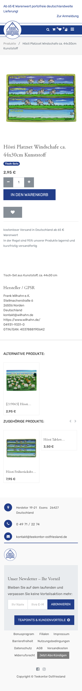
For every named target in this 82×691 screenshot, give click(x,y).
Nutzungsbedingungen (54, 641)
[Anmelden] (66, 29)
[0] (53, 29)
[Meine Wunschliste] (60, 29)
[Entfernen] (8, 182)
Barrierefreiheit (22, 641)
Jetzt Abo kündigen (53, 655)
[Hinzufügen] (29, 182)
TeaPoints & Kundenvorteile (42, 620)
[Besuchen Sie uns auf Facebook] (38, 669)
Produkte (9, 43)
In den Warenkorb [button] (29, 194)
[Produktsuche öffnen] (47, 30)
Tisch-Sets (11, 163)
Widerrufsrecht (24, 655)
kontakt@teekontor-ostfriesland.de (41, 537)
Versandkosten (57, 648)
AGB (39, 648)
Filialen (44, 634)
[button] (12, 212)
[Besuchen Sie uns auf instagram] (44, 669)
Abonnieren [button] (61, 604)
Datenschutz (23, 648)
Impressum (61, 634)
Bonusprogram (23, 634)
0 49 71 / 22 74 (28, 524)
